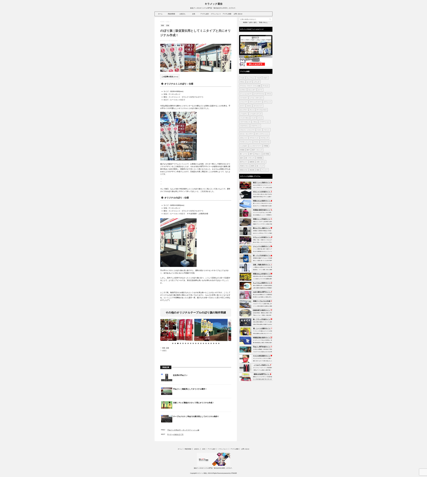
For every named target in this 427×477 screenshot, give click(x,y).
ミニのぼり (243, 146)
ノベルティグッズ (255, 114)
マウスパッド (254, 138)
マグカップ (264, 138)
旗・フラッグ (249, 158)
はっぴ (249, 82)
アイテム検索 (227, 14)
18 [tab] (216, 343)
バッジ (260, 118)
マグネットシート (246, 142)
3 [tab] (177, 343)
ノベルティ (243, 114)
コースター (243, 98)
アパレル (266, 86)
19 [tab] (218, 343)
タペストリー (258, 106)
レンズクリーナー (255, 146)
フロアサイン (244, 126)
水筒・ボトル (261, 162)
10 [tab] (195, 343)
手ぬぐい (258, 154)
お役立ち (182, 14)
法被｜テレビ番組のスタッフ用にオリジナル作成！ (193, 403)
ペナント (267, 130)
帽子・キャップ (257, 150)
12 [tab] (200, 343)
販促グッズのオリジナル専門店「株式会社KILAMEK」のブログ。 (213, 468)
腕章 (252, 166)
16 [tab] (211, 343)
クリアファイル (259, 94)
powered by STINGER (230, 473)
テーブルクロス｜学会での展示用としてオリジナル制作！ (196, 416)
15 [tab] (208, 343)
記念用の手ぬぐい (180, 375)
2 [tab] (175, 343)
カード (260, 90)
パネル (255, 122)
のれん (242, 82)
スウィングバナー (255, 102)
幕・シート (243, 154)
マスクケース (265, 142)
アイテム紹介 (204, 14)
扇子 (251, 154)
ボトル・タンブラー (246, 134)
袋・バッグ (260, 166)
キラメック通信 (213, 3)
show (176, 77)
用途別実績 (171, 14)
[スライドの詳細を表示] (177, 330)
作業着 (242, 150)
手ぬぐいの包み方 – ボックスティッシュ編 (183, 430)
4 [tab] (180, 343)
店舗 (167, 348)
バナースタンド (245, 122)
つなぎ (259, 78)
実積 (163, 348)
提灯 (241, 158)
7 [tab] (188, 343)
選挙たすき (243, 170)
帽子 (248, 150)
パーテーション (264, 122)
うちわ (242, 78)
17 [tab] (213, 343)
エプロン (243, 90)
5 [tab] (183, 343)
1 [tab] (172, 343)
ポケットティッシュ (262, 134)
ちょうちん (250, 78)
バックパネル (244, 118)
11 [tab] (198, 343)
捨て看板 (266, 154)
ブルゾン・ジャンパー (247, 130)
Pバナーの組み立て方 (175, 434)
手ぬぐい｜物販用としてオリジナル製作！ (190, 389)
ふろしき (256, 82)
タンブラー (243, 110)
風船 (258, 170)
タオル (249, 106)
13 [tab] (203, 343)
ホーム (160, 14)
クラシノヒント (216, 14)
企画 (193, 14)
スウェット (267, 102)
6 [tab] (185, 343)
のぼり (164, 350)
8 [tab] (190, 343)
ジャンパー (243, 102)
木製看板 (259, 158)
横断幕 (252, 162)
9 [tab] (193, 343)
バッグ (253, 118)
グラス (269, 94)
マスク (256, 142)
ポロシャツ (243, 138)
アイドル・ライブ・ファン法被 (250, 86)
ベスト (259, 130)
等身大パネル (244, 166)
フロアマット (255, 126)
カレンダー (252, 90)
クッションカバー (246, 94)
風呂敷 (252, 170)
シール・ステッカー (256, 98)
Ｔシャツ (265, 170)
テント (252, 110)
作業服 (266, 146)
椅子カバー (243, 162)
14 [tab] (206, 343)
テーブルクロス (262, 110)
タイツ (242, 106)
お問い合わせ (238, 14)
